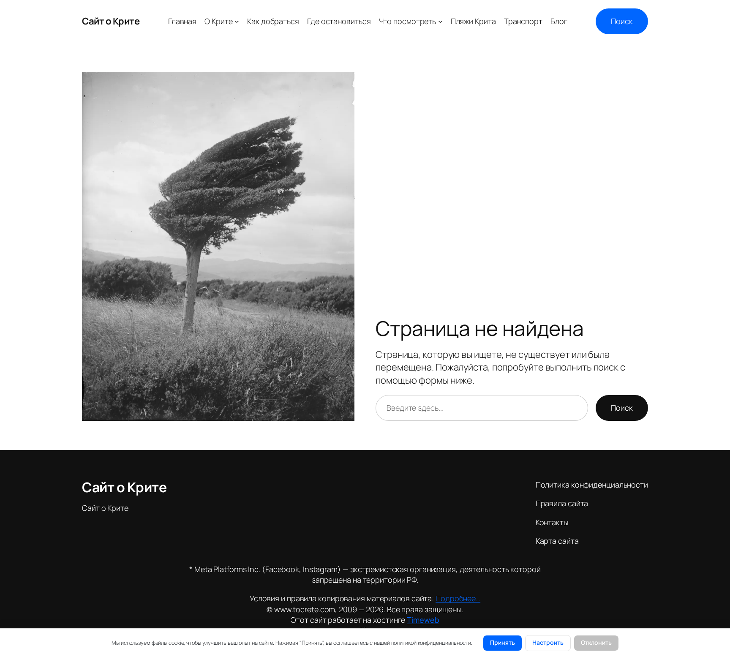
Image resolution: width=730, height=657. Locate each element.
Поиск (622, 21)
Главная (182, 21)
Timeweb (423, 620)
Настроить (548, 642)
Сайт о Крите (110, 21)
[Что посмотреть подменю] (440, 21)
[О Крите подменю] (236, 21)
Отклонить (596, 642)
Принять (502, 642)
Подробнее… (458, 598)
